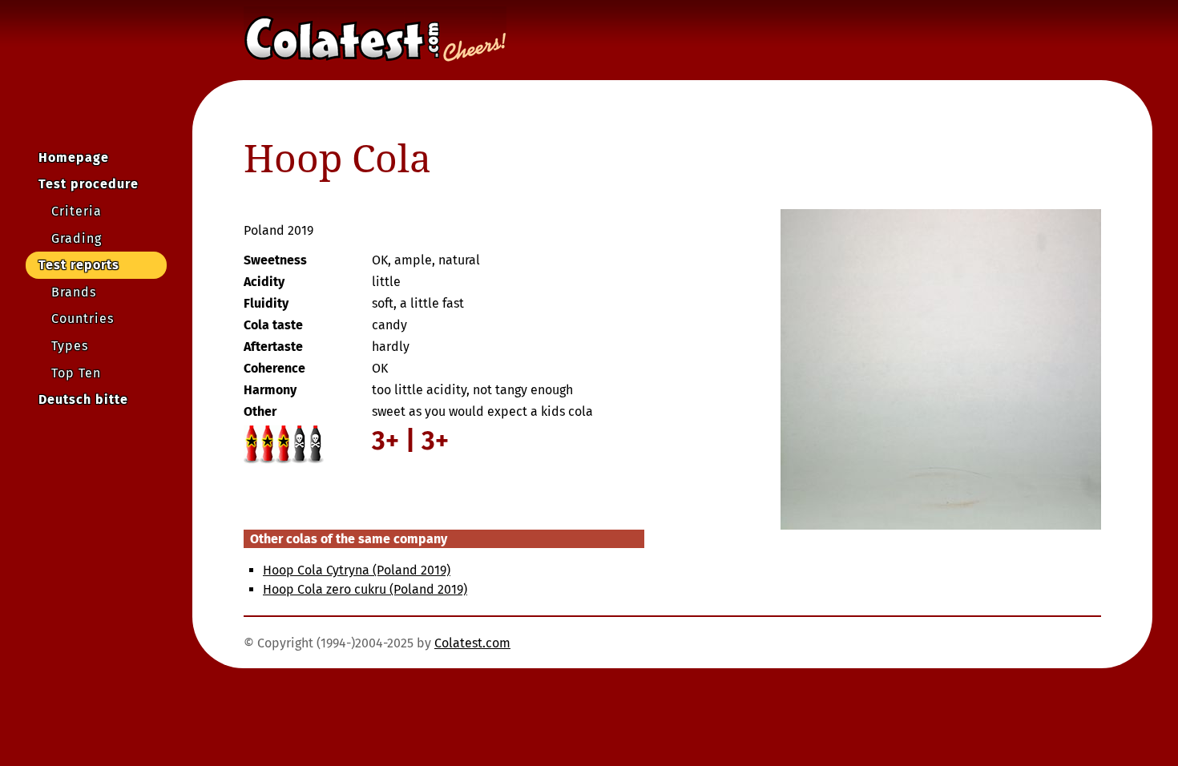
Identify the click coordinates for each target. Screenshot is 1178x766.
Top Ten (76, 373)
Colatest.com (472, 643)
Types (69, 345)
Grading (76, 238)
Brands (73, 292)
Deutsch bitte (83, 399)
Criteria (76, 211)
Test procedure (88, 184)
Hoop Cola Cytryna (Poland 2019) (356, 570)
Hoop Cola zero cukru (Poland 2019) (365, 589)
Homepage (73, 157)
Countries (82, 318)
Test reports (78, 264)
